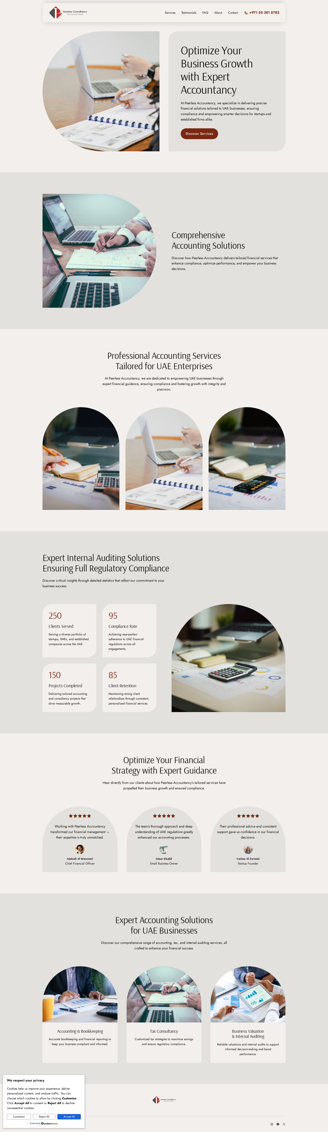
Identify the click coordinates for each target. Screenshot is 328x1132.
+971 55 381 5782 (264, 12)
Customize (19, 1116)
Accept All (69, 1116)
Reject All (44, 1116)
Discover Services (199, 133)
